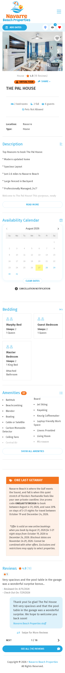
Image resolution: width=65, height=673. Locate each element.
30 (9, 274)
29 (54, 268)
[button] (7, 51)
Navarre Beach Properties (43, 662)
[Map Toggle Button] (45, 27)
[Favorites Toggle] (60, 27)
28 (47, 268)
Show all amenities (32, 451)
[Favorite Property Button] (57, 38)
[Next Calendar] (58, 228)
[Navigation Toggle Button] (59, 12)
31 (17, 274)
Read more (32, 204)
